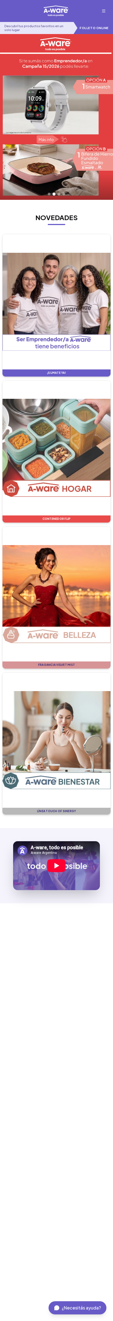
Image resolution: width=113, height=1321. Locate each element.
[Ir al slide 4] (64, 194)
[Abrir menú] (104, 11)
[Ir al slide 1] (49, 194)
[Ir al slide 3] (59, 194)
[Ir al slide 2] (54, 194)
